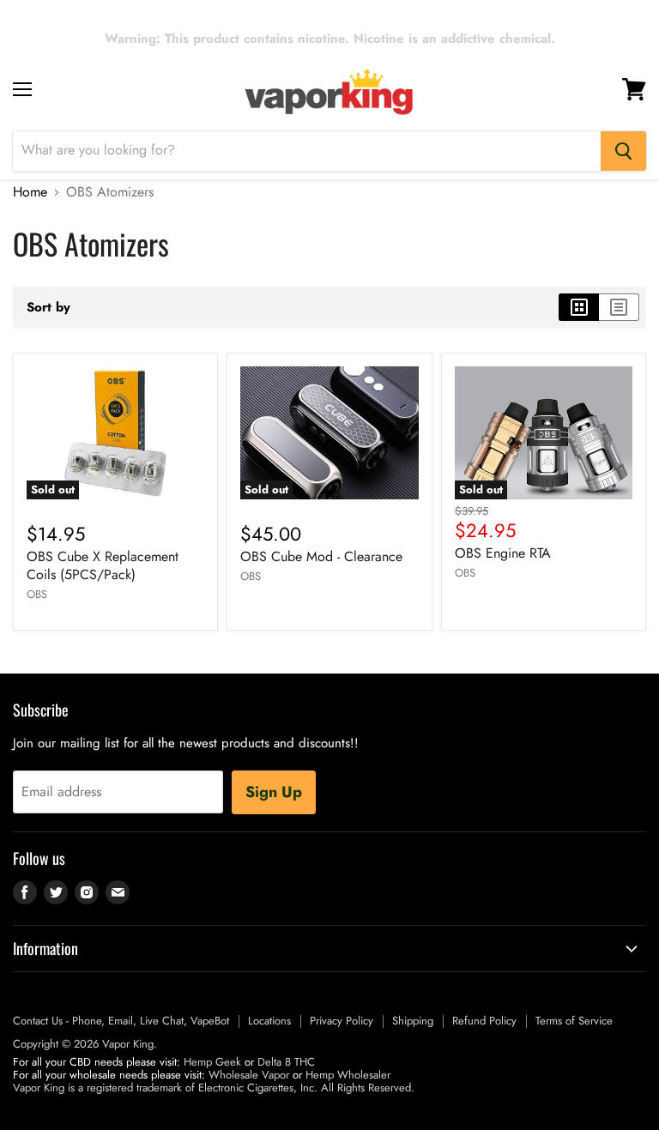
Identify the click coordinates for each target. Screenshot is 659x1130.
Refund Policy (484, 1020)
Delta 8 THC (286, 1062)
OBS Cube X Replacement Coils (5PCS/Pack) (102, 565)
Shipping (412, 1020)
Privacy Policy (341, 1020)
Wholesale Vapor (249, 1075)
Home (30, 192)
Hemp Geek (212, 1062)
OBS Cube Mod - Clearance (321, 556)
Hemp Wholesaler (347, 1075)
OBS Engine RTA (503, 553)
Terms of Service (574, 1020)
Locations (269, 1020)
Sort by (48, 307)
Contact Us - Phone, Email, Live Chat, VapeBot (121, 1020)
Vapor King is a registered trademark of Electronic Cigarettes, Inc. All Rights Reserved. (213, 1087)
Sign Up (273, 792)
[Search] (623, 151)
